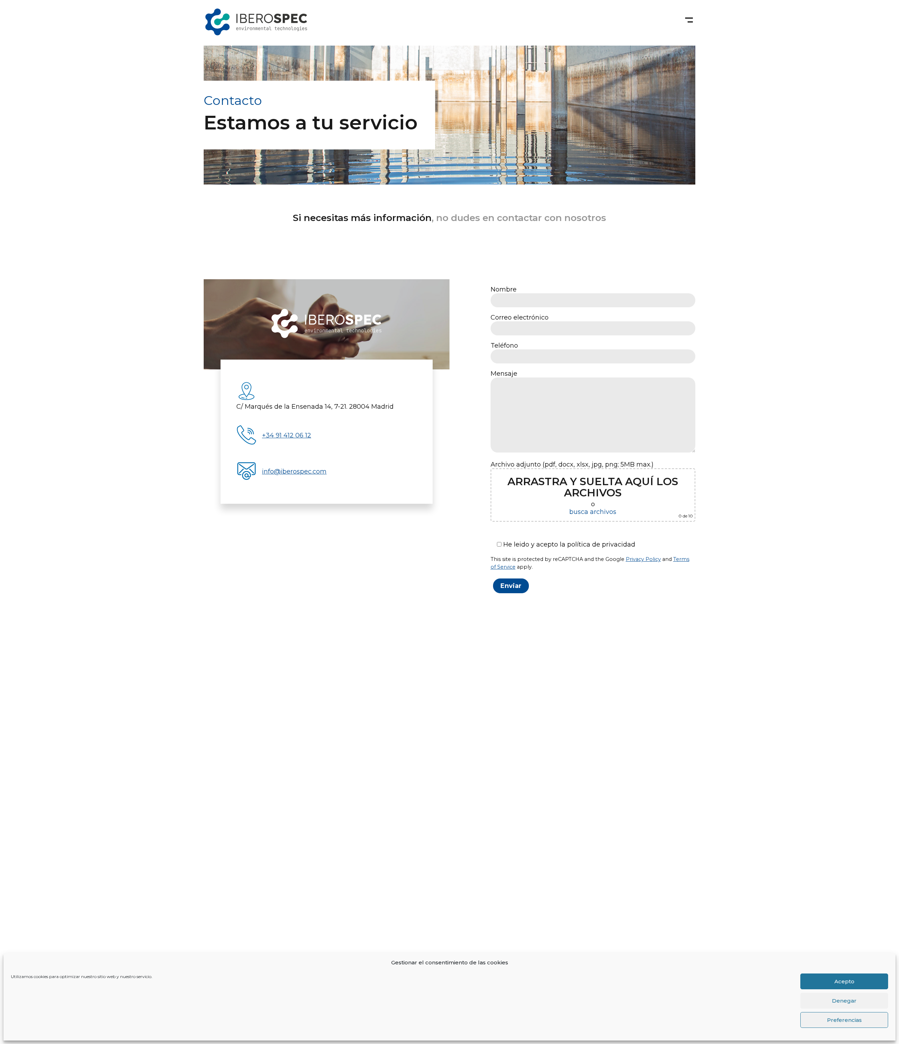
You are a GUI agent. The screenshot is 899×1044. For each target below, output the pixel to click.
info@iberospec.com (294, 471)
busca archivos (592, 512)
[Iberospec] (327, 324)
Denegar (844, 1000)
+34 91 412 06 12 (286, 435)
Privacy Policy (643, 559)
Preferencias (844, 1020)
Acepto (844, 981)
